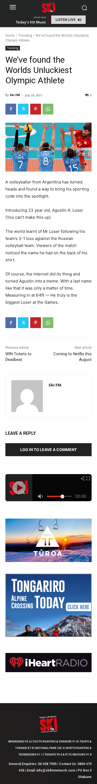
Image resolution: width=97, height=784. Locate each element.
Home (10, 35)
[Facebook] (10, 109)
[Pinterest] (35, 109)
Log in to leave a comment (48, 449)
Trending (25, 35)
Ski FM (15, 95)
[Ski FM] (27, 396)
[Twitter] (23, 109)
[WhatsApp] (48, 109)
